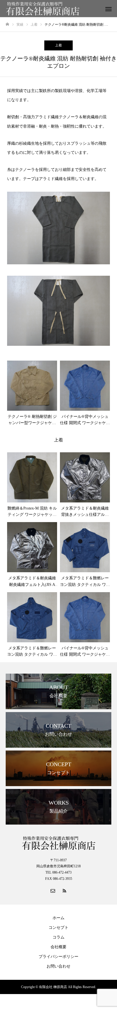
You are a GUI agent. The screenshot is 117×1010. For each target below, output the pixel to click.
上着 (58, 45)
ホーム (58, 918)
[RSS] (64, 890)
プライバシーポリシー (58, 956)
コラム (58, 937)
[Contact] (53, 890)
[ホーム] (7, 24)
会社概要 (58, 947)
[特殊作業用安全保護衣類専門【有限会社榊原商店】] (53, 8)
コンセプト (58, 927)
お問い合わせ (58, 966)
